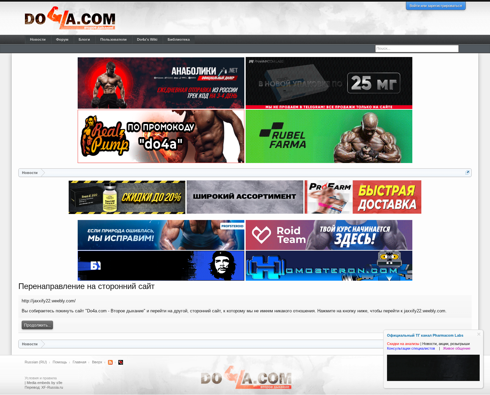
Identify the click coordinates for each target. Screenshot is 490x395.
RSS (110, 362)
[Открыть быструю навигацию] (467, 172)
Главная (79, 362)
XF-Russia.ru (52, 387)
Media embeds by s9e (44, 383)
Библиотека (179, 39)
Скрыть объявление (478, 334)
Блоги (84, 39)
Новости (38, 39)
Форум (62, 39)
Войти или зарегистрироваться (436, 6)
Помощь (60, 362)
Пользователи (113, 39)
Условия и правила (41, 378)
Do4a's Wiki (147, 39)
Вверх (97, 362)
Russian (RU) (36, 362)
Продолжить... (37, 325)
